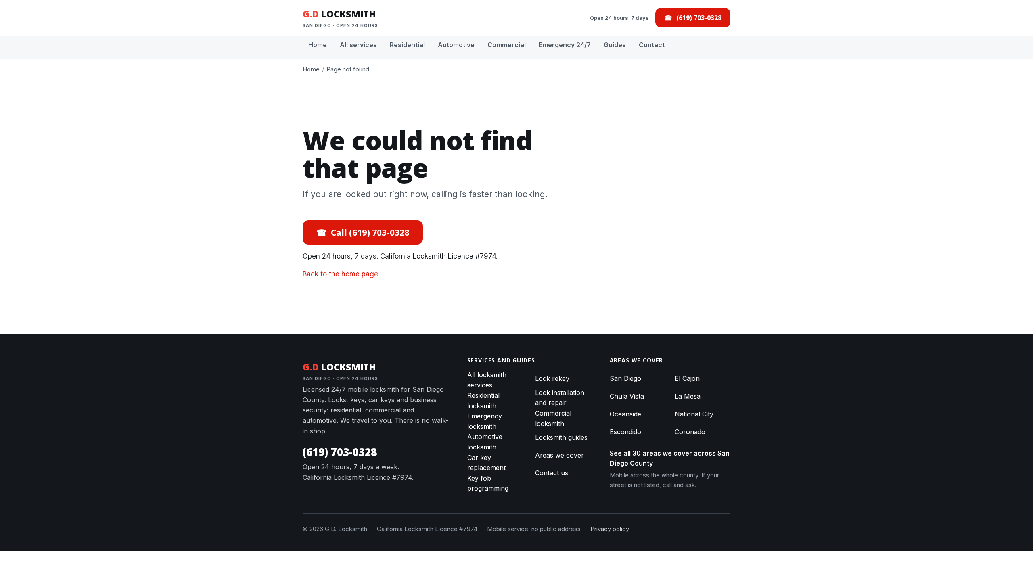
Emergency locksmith (484, 421)
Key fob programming (487, 483)
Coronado (690, 432)
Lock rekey (552, 378)
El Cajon (687, 378)
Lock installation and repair (559, 398)
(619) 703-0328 (340, 452)
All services (358, 45)
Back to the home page (340, 274)
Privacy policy (609, 529)
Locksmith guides (561, 437)
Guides (615, 45)
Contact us (551, 473)
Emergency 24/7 (565, 45)
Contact (652, 45)
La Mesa (688, 396)
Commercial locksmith (553, 418)
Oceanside (625, 414)
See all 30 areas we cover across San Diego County (670, 458)
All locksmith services (486, 380)
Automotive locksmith (484, 442)
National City (694, 414)
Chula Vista (627, 396)
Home (317, 45)
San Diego (625, 378)
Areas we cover (559, 455)
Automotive (456, 45)
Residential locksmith (483, 400)
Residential (407, 45)
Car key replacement (486, 463)
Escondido (625, 432)
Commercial (506, 45)
